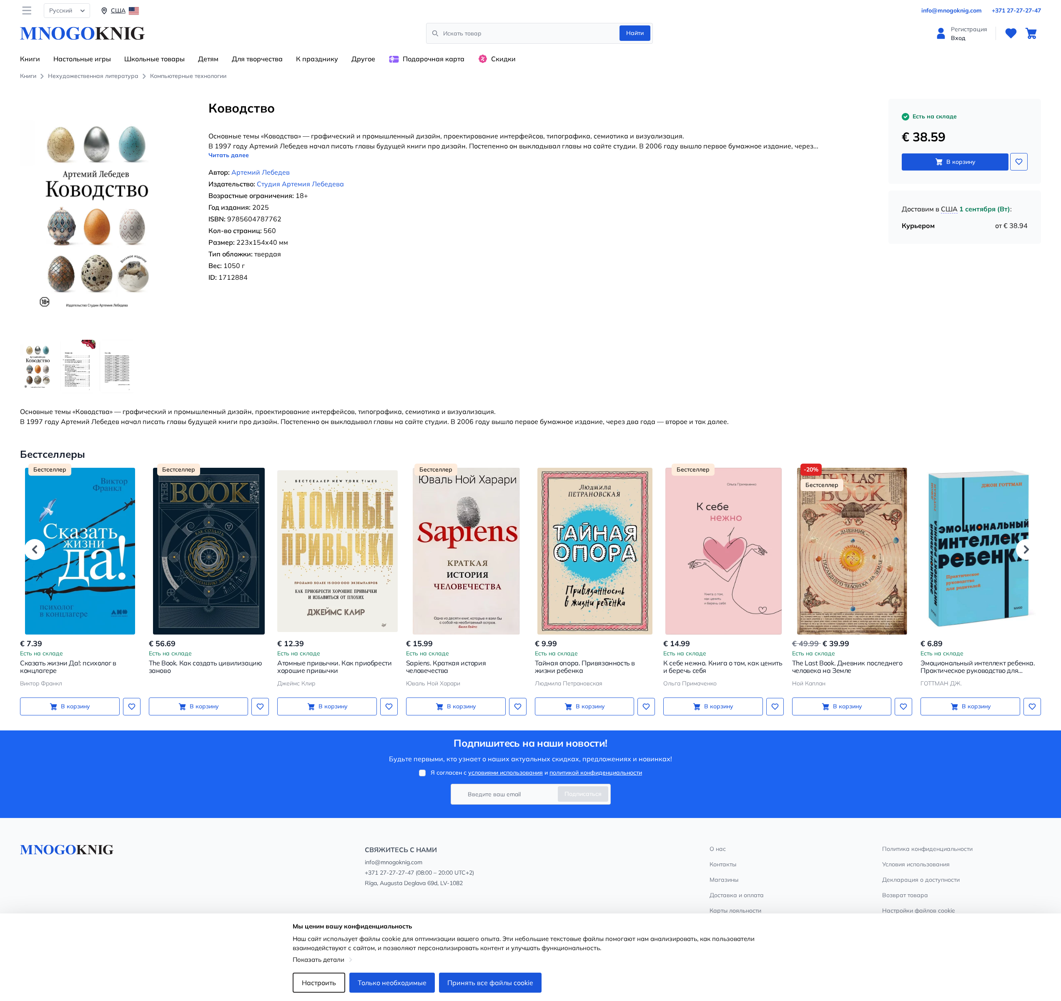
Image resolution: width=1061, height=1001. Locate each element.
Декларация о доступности (921, 879)
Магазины (724, 879)
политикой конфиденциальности (595, 772)
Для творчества (257, 59)
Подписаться (583, 794)
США (949, 209)
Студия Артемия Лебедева (300, 184)
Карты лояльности (735, 910)
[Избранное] (1011, 33)
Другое (363, 59)
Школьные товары (154, 59)
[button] (34, 549)
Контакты (723, 864)
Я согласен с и (536, 772)
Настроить (319, 982)
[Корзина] (1031, 33)
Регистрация (969, 29)
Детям (208, 59)
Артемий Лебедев (260, 172)
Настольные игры (82, 59)
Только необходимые (392, 982)
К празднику (317, 59)
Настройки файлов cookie (918, 910)
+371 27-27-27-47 (1016, 10)
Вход (958, 38)
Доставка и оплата (737, 895)
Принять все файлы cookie (490, 982)
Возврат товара (905, 895)
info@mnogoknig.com (951, 10)
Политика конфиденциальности (927, 849)
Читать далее (228, 155)
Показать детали (318, 959)
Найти (635, 33)
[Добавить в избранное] (1019, 162)
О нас (718, 849)
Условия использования (916, 864)
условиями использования (505, 772)
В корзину (961, 162)
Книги (30, 59)
